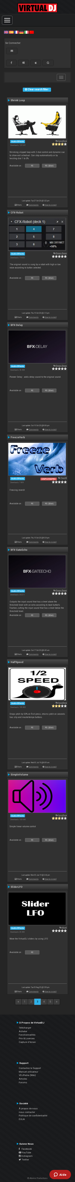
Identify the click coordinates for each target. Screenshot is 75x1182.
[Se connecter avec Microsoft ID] (23, 63)
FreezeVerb (18, 437)
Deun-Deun (61, 253)
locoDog (62, 141)
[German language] (21, 32)
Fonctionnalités (27, 1034)
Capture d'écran (27, 1042)
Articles (23, 1078)
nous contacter (27, 1112)
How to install (51, 205)
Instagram (27, 1156)
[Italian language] (26, 32)
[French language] (16, 32)
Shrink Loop (18, 100)
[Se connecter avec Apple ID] (35, 63)
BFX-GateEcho (19, 549)
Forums (23, 1082)
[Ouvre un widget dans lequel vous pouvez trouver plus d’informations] (60, 1175)
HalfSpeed (17, 662)
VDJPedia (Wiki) (27, 1075)
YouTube (26, 1152)
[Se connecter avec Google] (48, 63)
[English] (6, 32)
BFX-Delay (17, 325)
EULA (22, 1119)
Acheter (23, 1031)
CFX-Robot (17, 212)
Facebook (26, 1148)
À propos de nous (28, 1108)
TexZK (64, 478)
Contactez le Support (30, 1068)
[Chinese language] (31, 32)
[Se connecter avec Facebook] (11, 63)
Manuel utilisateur (28, 1071)
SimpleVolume (19, 774)
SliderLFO (16, 887)
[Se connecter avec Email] (11, 51)
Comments (34, 205)
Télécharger (25, 1027)
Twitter (25, 1159)
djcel (64, 927)
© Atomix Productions (37, 1178)
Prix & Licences (27, 1038)
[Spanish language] (11, 32)
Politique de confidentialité (33, 1115)
